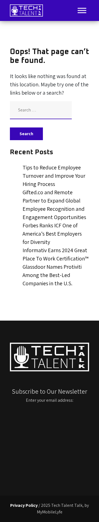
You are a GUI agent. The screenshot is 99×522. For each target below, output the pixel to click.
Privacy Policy (24, 505)
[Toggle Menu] (82, 10)
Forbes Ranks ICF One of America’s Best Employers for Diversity (52, 234)
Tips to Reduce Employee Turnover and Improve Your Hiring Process (54, 176)
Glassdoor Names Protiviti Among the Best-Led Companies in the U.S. (52, 275)
